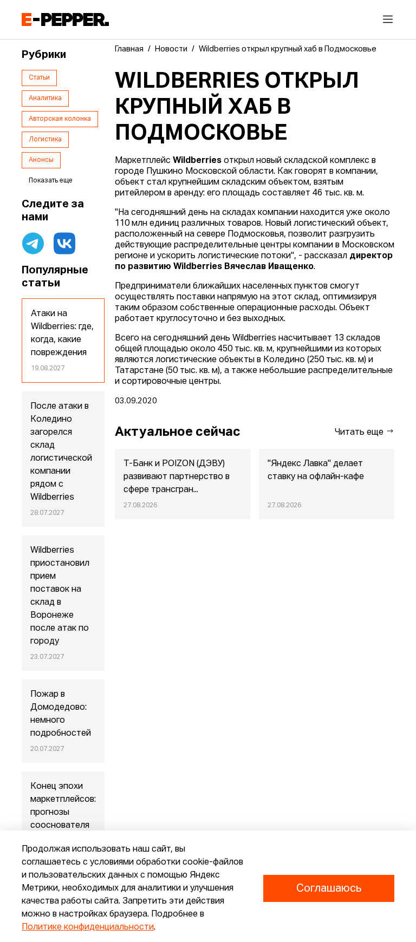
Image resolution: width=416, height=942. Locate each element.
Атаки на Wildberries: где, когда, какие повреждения (62, 333)
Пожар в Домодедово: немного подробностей (60, 714)
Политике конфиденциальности (88, 927)
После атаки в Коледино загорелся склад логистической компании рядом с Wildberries (61, 452)
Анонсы (41, 160)
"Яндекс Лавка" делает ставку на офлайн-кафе (316, 470)
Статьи (39, 78)
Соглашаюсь (328, 888)
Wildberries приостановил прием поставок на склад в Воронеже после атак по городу (59, 596)
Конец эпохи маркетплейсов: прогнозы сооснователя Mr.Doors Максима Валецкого (63, 825)
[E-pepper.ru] (65, 19)
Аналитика (45, 98)
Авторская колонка (60, 119)
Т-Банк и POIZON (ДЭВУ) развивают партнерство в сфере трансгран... (176, 477)
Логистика (45, 139)
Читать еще (360, 432)
